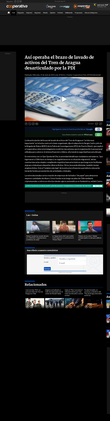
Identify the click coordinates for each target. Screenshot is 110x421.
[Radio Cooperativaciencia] (64, 6)
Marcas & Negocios (91, 13)
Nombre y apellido (50, 258)
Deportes (29, 13)
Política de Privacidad (65, 272)
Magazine (20, 13)
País (13, 13)
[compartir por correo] (96, 123)
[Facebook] (15, 1)
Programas (78, 13)
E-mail (46, 262)
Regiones (38, 13)
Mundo (45, 13)
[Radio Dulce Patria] (51, 6)
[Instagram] (21, 1)
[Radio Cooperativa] (81, 6)
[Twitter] (18, 1)
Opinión (52, 13)
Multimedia (69, 13)
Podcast (60, 13)
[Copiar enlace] (100, 123)
